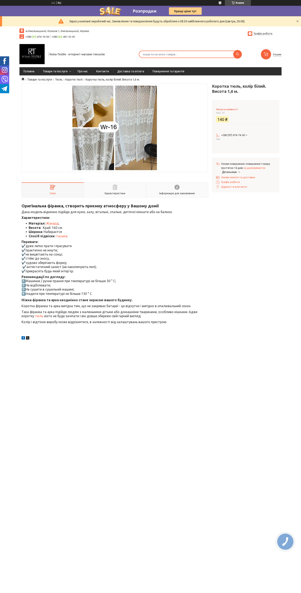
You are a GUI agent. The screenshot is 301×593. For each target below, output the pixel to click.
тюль (39, 316)
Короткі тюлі (74, 79)
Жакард (52, 223)
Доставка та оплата (130, 71)
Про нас (83, 71)
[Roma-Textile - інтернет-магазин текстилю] (32, 54)
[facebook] (23, 338)
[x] (27, 338)
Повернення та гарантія (168, 71)
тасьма (61, 236)
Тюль (58, 79)
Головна (29, 71)
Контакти (102, 71)
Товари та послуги (55, 71)
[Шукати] (237, 54)
